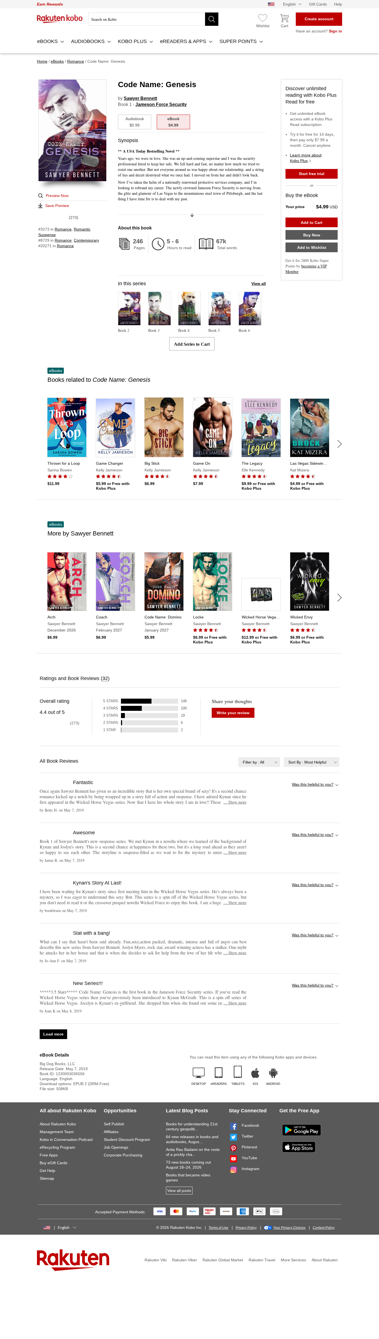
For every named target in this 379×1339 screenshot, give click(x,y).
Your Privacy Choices (289, 1228)
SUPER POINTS (238, 41)
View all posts (179, 1190)
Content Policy (324, 1228)
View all (258, 283)
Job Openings (116, 1147)
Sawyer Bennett (140, 98)
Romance (63, 229)
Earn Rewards (50, 4)
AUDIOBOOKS (88, 41)
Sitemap (47, 1178)
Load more (53, 1034)
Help (338, 4)
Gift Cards (318, 4)
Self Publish (114, 1124)
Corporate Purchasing (123, 1155)
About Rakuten (325, 1260)
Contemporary (86, 240)
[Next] (339, 444)
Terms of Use (218, 1228)
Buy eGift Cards (53, 1163)
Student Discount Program (127, 1139)
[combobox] (259, 762)
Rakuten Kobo (60, 19)
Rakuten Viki (155, 1260)
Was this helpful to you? (312, 784)
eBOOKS (48, 41)
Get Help (47, 1170)
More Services (293, 1260)
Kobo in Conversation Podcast (66, 1139)
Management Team (57, 1132)
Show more (234, 802)
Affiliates (111, 1132)
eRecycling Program (57, 1147)
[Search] (211, 19)
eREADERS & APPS (184, 41)
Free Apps (49, 1155)
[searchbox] (153, 19)
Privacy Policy (246, 1228)
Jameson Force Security (161, 104)
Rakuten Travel (262, 1260)
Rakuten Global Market (223, 1260)
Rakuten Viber (184, 1260)
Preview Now (57, 195)
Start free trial (311, 173)
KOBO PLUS (133, 41)
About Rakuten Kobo (58, 1124)
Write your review (233, 713)
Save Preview (57, 205)
